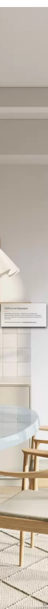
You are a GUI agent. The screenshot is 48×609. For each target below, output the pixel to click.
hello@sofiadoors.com (29, 322)
